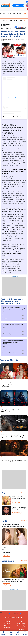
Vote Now (6, 555)
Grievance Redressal (7, 626)
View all (23, 493)
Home (3, 20)
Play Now (17, 502)
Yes (4, 547)
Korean (19, 13)
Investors (7, 623)
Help (21, 621)
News (21, 20)
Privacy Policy (21, 626)
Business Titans (11, 13)
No (4, 550)
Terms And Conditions (21, 628)
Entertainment (12, 20)
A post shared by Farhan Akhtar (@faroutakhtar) (15, 116)
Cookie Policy (21, 623)
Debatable (6, 552)
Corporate (7, 621)
